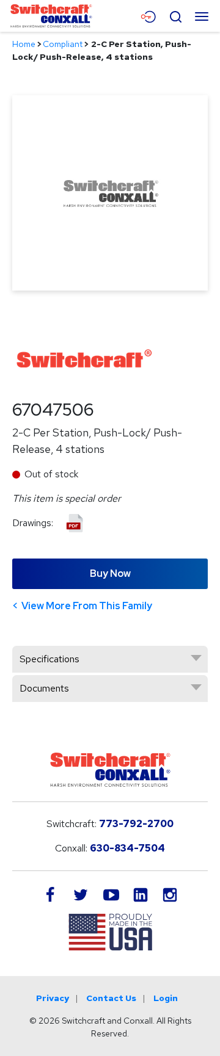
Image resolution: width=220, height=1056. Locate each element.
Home (23, 43)
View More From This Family (86, 605)
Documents (44, 688)
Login (165, 998)
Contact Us (111, 998)
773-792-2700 (136, 823)
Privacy (52, 998)
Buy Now (110, 573)
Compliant (62, 43)
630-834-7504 (127, 848)
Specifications (49, 659)
